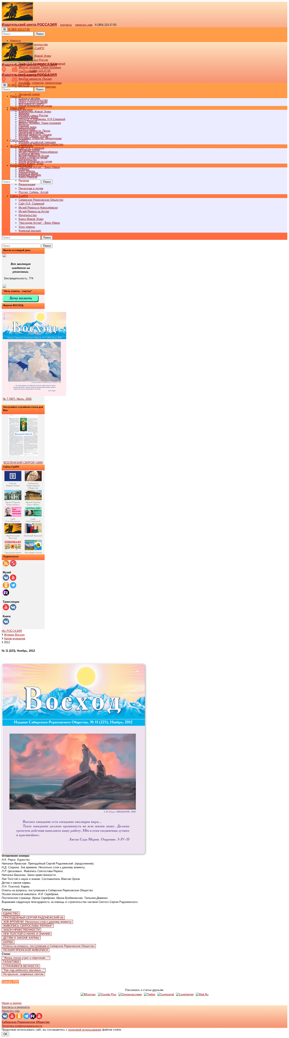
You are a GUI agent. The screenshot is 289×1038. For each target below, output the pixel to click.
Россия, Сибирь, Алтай (33, 192)
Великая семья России (33, 115)
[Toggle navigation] (4, 29)
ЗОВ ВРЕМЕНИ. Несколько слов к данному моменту (37, 921)
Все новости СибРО (31, 104)
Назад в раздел (12, 1003)
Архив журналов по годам (35, 161)
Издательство (28, 215)
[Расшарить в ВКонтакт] (88, 994)
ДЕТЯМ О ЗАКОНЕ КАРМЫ (21, 937)
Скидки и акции (28, 173)
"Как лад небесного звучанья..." (23, 970)
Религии (24, 180)
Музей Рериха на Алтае (34, 211)
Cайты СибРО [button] (19, 196)
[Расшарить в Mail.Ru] (202, 994)
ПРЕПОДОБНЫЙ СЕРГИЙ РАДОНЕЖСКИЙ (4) (33, 917)
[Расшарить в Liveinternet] (184, 994)
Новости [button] (15, 40)
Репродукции (27, 184)
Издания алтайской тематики (37, 86)
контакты (66, 24)
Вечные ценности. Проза (34, 130)
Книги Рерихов (28, 176)
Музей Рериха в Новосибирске (38, 207)
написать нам (83, 24)
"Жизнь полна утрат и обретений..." (26, 957)
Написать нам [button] (10, 1010)
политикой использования (84, 1029)
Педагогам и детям (31, 188)
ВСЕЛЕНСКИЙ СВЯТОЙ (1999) (23, 462)
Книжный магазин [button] (21, 165)
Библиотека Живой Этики (35, 55)
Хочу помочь (27, 226)
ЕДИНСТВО (10, 913)
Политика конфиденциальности (22, 1025)
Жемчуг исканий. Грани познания (40, 123)
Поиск (40, 33)
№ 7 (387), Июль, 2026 (17, 398)
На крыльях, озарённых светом (23, 974)
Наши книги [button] (17, 107)
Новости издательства (33, 100)
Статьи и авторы (29, 153)
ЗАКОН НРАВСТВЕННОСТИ (21, 929)
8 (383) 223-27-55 (19, 29)
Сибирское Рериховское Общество (41, 199)
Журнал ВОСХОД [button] (21, 146)
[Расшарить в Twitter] (149, 994)
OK (5, 1034)
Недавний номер (29, 94)
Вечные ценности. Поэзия (35, 78)
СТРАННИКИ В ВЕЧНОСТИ (21, 966)
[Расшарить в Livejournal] (166, 994)
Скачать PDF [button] (10, 981)
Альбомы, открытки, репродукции (40, 82)
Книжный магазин (30, 230)
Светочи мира (27, 127)
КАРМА (8, 942)
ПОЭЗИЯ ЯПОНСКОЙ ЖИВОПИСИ (25, 950)
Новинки (24, 169)
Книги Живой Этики (31, 219)
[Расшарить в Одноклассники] (130, 994)
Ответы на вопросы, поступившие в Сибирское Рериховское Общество (48, 946)
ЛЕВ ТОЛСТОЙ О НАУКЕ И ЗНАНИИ (26, 933)
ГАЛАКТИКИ (11, 961)
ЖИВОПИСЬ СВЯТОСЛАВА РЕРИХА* (27, 925)
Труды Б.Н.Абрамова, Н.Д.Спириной (42, 119)
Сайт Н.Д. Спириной (31, 203)
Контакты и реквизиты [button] (16, 1007)
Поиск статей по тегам (33, 157)
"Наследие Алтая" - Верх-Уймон (39, 167)
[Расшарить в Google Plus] (107, 994)
